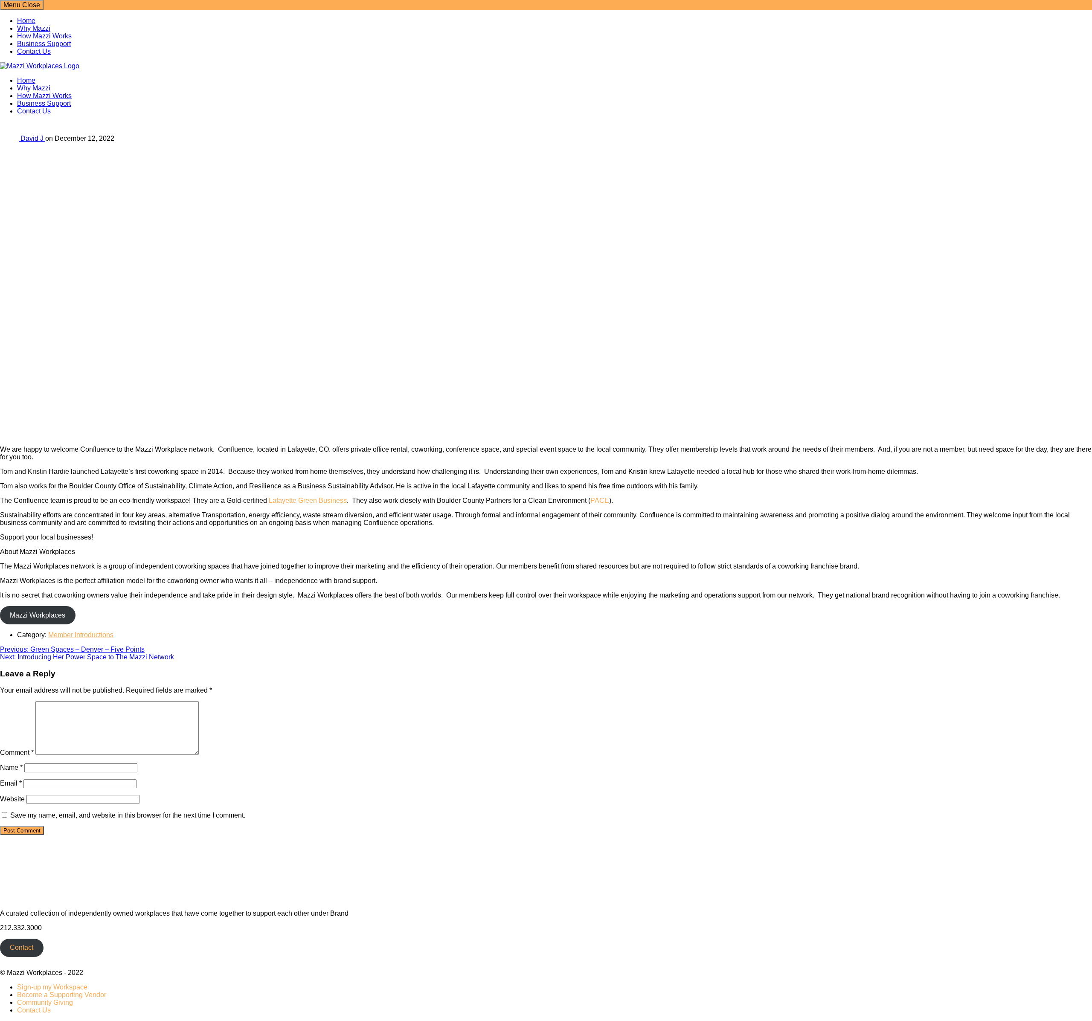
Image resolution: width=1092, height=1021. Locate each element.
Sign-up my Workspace (52, 987)
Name (11, 767)
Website (12, 799)
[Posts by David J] (10, 138)
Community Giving (45, 1002)
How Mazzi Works (44, 36)
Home (26, 20)
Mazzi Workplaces (37, 615)
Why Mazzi (33, 28)
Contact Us (34, 51)
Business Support (44, 43)
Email (11, 783)
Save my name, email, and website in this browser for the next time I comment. (127, 815)
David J (32, 138)
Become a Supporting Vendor (61, 994)
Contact (21, 947)
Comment (17, 752)
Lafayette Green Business (308, 500)
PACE (599, 500)
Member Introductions (80, 634)
